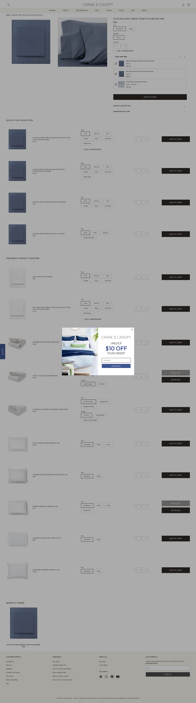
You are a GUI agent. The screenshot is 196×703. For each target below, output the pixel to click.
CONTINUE (116, 366)
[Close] (132, 329)
